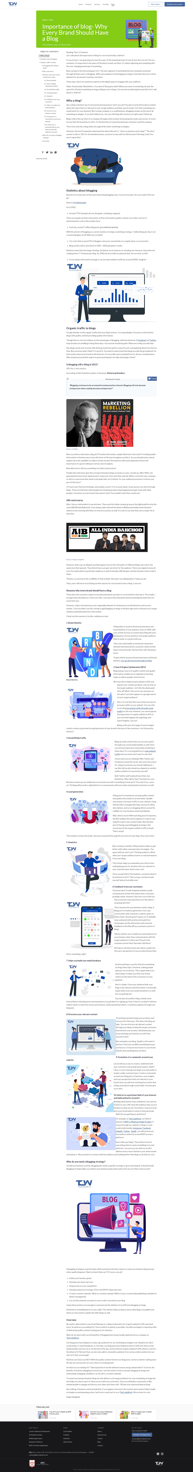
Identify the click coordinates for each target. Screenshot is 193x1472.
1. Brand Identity (50, 80)
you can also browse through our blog (136, 660)
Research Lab (102, 1435)
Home (81, 4)
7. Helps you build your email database (52, 106)
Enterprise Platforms (36, 1442)
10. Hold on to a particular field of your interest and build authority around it (52, 128)
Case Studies (67, 1431)
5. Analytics (49, 96)
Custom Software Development (39, 1431)
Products (88, 4)
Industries (66, 1438)
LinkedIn (119, 1131)
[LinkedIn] (158, 1454)
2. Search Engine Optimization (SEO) (51, 85)
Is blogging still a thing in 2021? (51, 67)
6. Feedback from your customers (52, 101)
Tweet (153, 378)
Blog (112, 4)
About (100, 1431)
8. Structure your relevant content (50, 112)
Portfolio (106, 4)
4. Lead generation (51, 93)
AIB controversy (48, 71)
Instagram (137, 1128)
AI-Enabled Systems (35, 1435)
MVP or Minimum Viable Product (138, 1122)
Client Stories (67, 1442)
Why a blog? (45, 56)
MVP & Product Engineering (38, 1445)
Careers (100, 1438)
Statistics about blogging (49, 59)
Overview (46, 141)
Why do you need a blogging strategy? (52, 136)
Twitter (153, 340)
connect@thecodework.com (141, 1439)
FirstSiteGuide (79, 202)
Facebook (142, 340)
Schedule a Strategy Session (142, 1435)
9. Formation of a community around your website (53, 119)
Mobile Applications (35, 1438)
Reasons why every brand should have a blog (51, 76)
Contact (100, 1445)
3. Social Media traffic (52, 89)
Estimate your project (175, 4)
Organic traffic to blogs (48, 62)
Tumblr (133, 1131)
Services (97, 4)
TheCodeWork (135, 1119)
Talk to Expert (155, 4)
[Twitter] (162, 1454)
